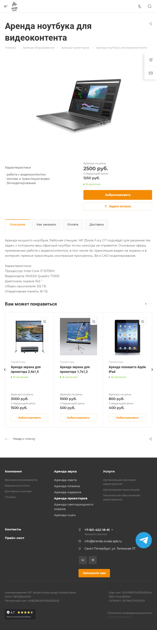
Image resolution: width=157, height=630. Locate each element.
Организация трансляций (121, 489)
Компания (13, 471)
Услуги (109, 471)
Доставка (97, 224)
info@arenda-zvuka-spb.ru (103, 541)
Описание (17, 224)
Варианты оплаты (17, 485)
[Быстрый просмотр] (44, 321)
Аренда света (65, 480)
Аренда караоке (67, 492)
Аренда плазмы (67, 486)
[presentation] (5, 374)
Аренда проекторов (70, 498)
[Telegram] (93, 560)
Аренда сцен (65, 515)
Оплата (72, 224)
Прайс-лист (14, 538)
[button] (145, 303)
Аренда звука (65, 471)
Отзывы (10, 497)
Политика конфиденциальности (129, 612)
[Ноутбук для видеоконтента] (78, 104)
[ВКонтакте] (83, 560)
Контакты (13, 529)
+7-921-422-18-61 (97, 530)
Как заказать (46, 224)
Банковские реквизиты (21, 479)
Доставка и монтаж (18, 491)
